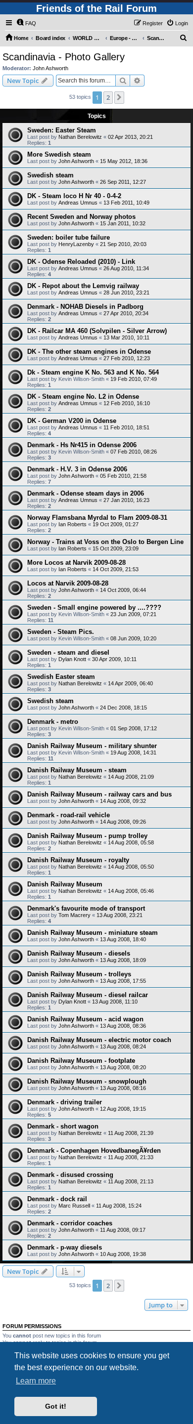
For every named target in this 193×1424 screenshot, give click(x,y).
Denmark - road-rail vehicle (68, 815)
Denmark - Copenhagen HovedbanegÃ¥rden (94, 1150)
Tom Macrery (74, 915)
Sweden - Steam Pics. (60, 631)
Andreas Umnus (77, 203)
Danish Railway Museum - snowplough (86, 1081)
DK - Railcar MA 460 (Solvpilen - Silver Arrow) (97, 331)
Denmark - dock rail (57, 1199)
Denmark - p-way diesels (64, 1247)
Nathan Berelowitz (80, 137)
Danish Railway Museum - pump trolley (87, 835)
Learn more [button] (36, 1381)
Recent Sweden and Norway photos (81, 216)
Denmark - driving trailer (64, 1102)
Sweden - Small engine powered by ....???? (94, 607)
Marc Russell (74, 1206)
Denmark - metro (52, 721)
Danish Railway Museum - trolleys (79, 974)
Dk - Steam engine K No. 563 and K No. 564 (93, 372)
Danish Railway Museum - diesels (78, 953)
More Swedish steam (59, 154)
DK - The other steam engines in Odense (89, 351)
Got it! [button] (55, 1406)
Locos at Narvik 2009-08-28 (67, 583)
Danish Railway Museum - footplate (81, 1060)
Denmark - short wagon (62, 1126)
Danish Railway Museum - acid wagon (85, 1019)
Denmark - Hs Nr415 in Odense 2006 (82, 445)
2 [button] (108, 97)
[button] (119, 97)
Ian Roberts (72, 524)
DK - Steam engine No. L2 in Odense (83, 396)
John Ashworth (50, 68)
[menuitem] (26, 23)
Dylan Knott (72, 659)
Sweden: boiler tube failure (68, 237)
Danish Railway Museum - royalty (78, 860)
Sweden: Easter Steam (61, 130)
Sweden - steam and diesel (68, 652)
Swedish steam (50, 175)
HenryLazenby (76, 244)
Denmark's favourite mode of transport (86, 908)
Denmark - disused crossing (70, 1174)
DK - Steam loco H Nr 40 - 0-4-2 (74, 196)
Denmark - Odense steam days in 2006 (85, 493)
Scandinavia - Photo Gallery (63, 56)
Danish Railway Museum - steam (77, 770)
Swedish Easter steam (61, 676)
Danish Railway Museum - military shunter (92, 746)
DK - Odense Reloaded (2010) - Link (81, 261)
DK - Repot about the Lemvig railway (83, 286)
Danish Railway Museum (64, 884)
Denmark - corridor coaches (69, 1223)
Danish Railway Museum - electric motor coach (99, 1040)
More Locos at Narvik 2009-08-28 (76, 562)
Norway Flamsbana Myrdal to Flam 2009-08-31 (97, 517)
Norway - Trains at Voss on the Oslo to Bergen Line (105, 541)
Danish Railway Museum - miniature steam (92, 932)
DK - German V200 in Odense (71, 420)
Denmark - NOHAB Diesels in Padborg (85, 306)
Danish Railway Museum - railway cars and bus (99, 794)
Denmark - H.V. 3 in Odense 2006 (77, 469)
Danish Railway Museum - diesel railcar (87, 995)
